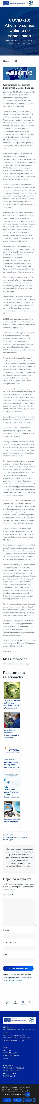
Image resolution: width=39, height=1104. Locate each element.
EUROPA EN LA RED (11, 1056)
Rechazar (17, 1100)
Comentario (8, 895)
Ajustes (27, 1100)
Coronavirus (23, 837)
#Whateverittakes (12, 837)
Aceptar (6, 1100)
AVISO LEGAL (8, 1065)
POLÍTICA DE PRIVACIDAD (13, 1068)
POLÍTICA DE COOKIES (12, 1071)
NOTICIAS (7, 1050)
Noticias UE (14, 41)
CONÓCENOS (8, 1058)
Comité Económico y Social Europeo (16, 664)
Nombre (7, 930)
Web (5, 955)
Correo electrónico (10, 942)
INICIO (5, 1048)
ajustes (27, 1094)
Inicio (7, 41)
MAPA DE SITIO (9, 1076)
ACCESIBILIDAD (9, 1073)
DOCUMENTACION (10, 1053)
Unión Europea (8, 840)
